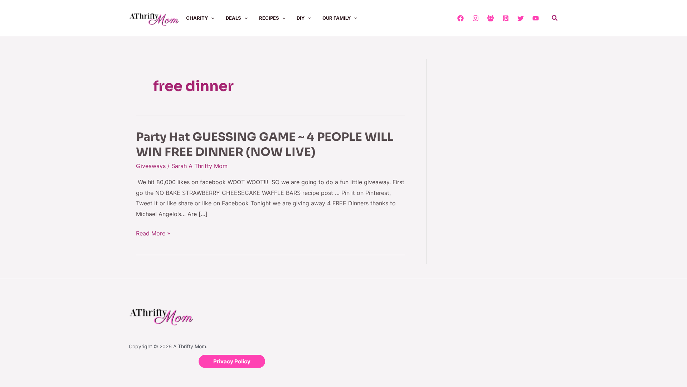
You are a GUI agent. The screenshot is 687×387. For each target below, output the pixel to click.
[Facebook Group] (490, 18)
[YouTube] (535, 18)
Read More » (153, 233)
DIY (300, 18)
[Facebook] (460, 18)
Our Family (336, 18)
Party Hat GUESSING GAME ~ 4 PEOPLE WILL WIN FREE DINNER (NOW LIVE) (265, 144)
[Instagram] (475, 18)
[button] (211, 18)
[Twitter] (520, 18)
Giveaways (151, 165)
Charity (197, 18)
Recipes (269, 18)
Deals (233, 18)
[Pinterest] (505, 18)
